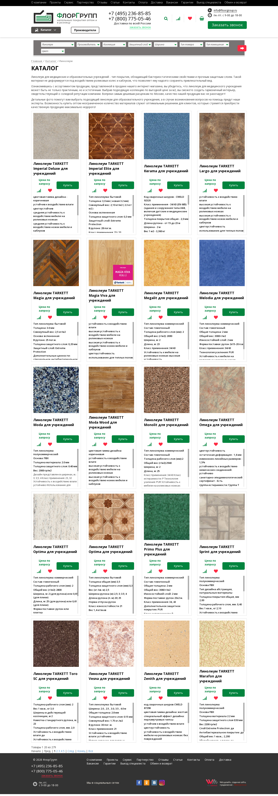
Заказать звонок (227, 24)
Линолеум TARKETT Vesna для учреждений (109, 676)
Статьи (177, 759)
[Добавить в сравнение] (39, 190)
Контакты (193, 759)
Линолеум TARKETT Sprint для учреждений (220, 549)
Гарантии (109, 763)
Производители (85, 30)
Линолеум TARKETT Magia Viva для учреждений (106, 295)
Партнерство (145, 759)
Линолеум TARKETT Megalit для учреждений (166, 295)
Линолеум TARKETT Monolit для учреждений (166, 422)
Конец (81, 751)
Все (90, 751)
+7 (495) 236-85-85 (130, 13)
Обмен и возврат (161, 763)
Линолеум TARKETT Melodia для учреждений (221, 295)
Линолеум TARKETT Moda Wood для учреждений (106, 422)
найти (242, 48)
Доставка (225, 759)
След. (71, 751)
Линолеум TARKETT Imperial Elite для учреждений (106, 168)
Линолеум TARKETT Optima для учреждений (55, 549)
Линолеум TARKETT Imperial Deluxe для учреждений (50, 168)
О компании (94, 759)
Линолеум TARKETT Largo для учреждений (220, 168)
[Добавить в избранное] (50, 190)
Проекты (112, 759)
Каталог (46, 29)
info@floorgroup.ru (225, 10)
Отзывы (163, 759)
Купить (67, 185)
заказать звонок (140, 27)
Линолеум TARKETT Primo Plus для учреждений (161, 549)
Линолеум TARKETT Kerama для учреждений (166, 168)
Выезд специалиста (132, 763)
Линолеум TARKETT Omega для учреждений (221, 422)
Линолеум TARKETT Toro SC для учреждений (55, 676)
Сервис (127, 759)
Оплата (209, 759)
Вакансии (93, 763)
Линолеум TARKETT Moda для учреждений (53, 422)
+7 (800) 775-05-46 (130, 18)
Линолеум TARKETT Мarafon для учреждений (216, 676)
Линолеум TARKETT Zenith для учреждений (165, 676)
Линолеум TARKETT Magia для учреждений (54, 295)
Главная (37, 61)
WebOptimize (240, 785)
